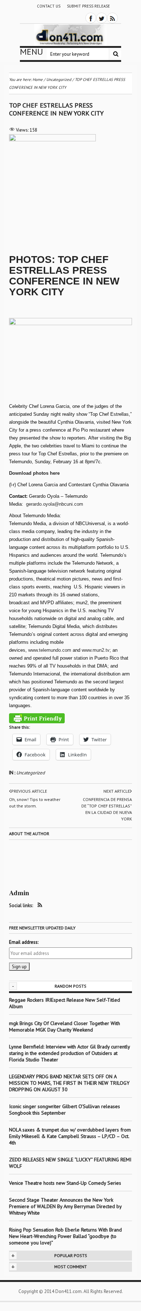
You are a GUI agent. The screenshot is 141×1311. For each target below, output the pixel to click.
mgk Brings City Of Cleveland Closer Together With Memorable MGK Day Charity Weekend (64, 1026)
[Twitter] (101, 18)
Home (38, 79)
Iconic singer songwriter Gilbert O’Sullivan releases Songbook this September (64, 1109)
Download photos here (34, 473)
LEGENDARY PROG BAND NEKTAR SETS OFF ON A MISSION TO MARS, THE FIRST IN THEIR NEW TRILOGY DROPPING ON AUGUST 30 (69, 1083)
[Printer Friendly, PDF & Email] (37, 718)
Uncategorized (30, 773)
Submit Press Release (88, 6)
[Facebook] (90, 18)
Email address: (23, 942)
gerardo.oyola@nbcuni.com (54, 504)
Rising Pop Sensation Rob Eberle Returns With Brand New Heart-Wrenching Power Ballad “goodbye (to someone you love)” (65, 1236)
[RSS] (112, 18)
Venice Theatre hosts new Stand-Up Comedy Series (65, 1183)
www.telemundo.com (49, 650)
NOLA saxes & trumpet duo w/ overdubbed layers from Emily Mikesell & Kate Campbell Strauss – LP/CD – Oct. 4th (70, 1136)
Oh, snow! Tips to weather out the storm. (34, 803)
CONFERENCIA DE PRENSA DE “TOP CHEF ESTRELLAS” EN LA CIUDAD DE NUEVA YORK (106, 809)
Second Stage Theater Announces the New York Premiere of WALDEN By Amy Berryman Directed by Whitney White (65, 1206)
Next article (116, 791)
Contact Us (48, 6)
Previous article (29, 791)
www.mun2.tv (96, 650)
